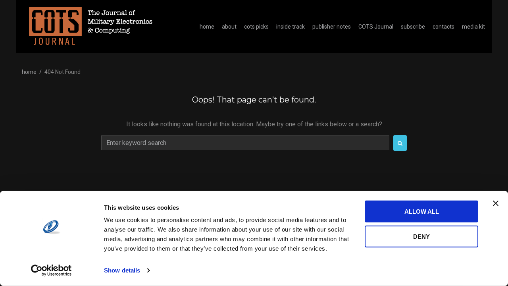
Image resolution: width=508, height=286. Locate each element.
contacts (443, 26)
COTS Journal (375, 26)
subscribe (413, 26)
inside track (290, 26)
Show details (122, 270)
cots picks (256, 26)
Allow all (421, 211)
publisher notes (331, 26)
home (207, 26)
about (229, 26)
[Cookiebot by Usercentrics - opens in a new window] (51, 270)
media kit (473, 26)
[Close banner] (495, 203)
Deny (421, 236)
